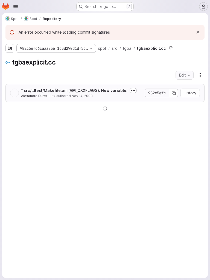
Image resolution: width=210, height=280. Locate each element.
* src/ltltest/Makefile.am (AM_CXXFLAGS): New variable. (74, 90)
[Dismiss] (198, 32)
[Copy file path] (171, 48)
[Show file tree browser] (9, 48)
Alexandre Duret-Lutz (38, 96)
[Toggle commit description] (133, 90)
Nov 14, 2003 (82, 96)
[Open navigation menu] (15, 6)
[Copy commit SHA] (173, 93)
